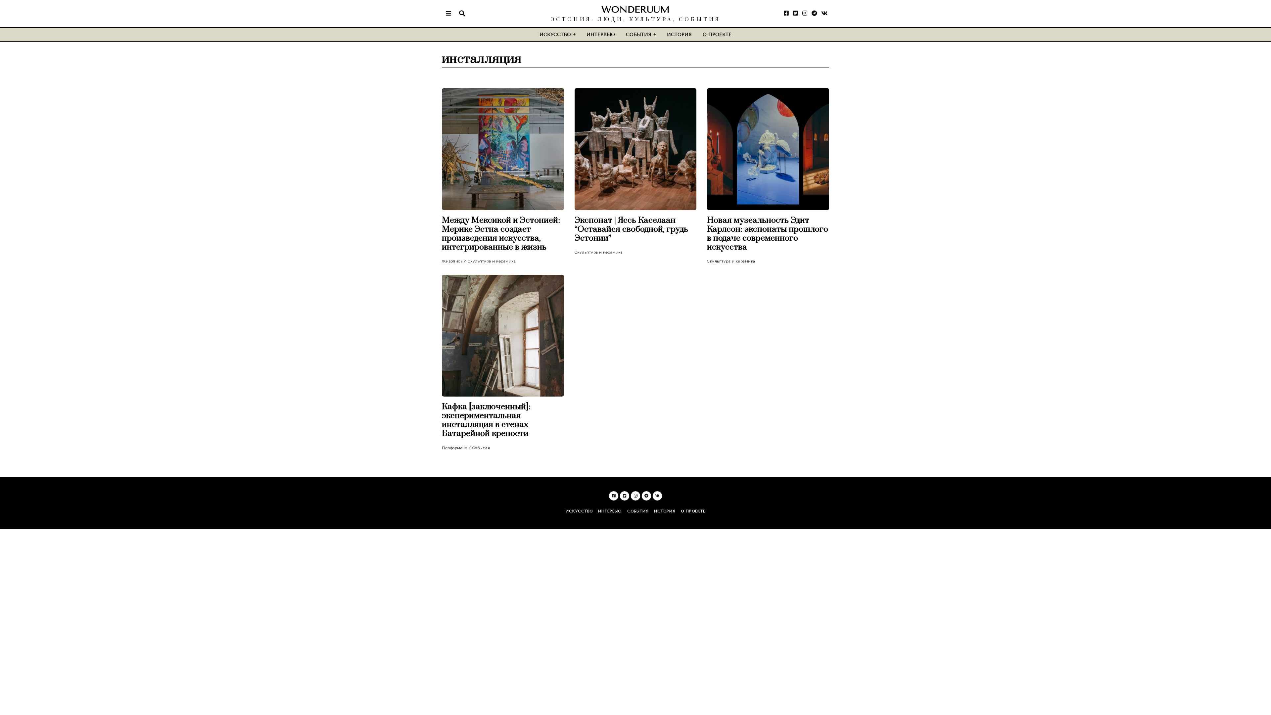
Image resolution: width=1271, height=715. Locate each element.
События (638, 34)
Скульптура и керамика (492, 261)
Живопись (452, 261)
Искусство (555, 34)
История (679, 34)
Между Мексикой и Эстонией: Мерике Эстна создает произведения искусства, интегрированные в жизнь (501, 233)
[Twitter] (795, 13)
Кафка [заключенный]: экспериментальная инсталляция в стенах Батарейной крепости (486, 420)
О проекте (717, 34)
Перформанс (454, 448)
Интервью (601, 34)
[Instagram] (805, 13)
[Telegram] (814, 13)
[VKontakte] (824, 13)
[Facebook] (786, 13)
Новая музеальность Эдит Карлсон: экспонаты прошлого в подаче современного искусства (767, 233)
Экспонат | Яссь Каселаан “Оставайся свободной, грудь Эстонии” (631, 229)
